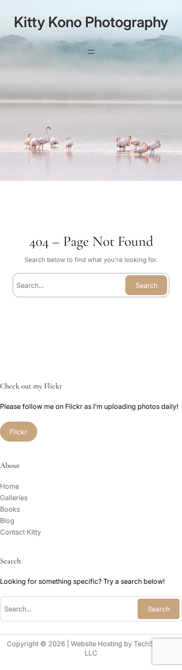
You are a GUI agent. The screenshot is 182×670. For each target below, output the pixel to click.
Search (146, 285)
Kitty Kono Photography (91, 22)
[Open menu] (91, 52)
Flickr (18, 432)
